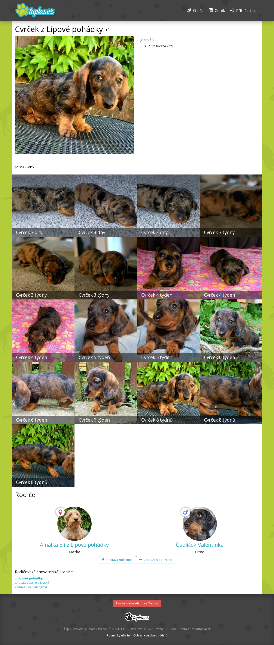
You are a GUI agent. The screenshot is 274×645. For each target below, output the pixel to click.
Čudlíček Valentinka (200, 544)
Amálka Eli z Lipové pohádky (74, 544)
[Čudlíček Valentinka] (200, 524)
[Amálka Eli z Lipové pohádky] (74, 524)
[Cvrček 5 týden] (105, 301)
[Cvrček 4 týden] (168, 239)
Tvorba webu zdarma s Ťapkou (137, 603)
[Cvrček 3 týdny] (231, 176)
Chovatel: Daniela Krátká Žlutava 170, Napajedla (32, 582)
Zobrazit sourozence (158, 560)
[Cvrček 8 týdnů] (168, 364)
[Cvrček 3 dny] (43, 176)
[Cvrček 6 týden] (231, 301)
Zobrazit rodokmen (119, 560)
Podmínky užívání (119, 635)
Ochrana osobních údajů (150, 635)
